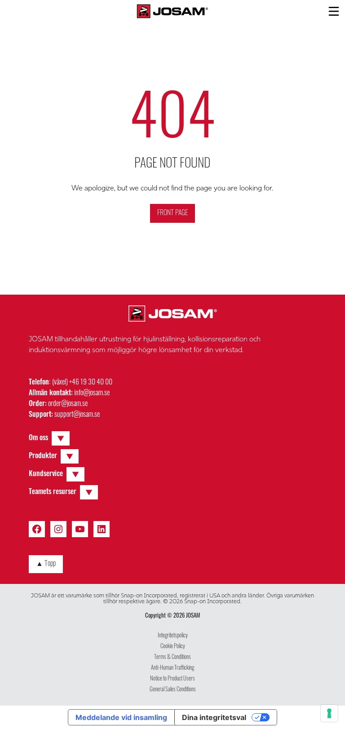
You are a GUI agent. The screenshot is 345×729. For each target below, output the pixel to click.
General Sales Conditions (173, 690)
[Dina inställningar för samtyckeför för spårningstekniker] (329, 713)
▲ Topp (46, 564)
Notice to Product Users (172, 679)
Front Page (172, 213)
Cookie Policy (172, 646)
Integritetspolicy (173, 636)
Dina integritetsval (214, 717)
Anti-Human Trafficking (172, 668)
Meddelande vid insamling (121, 717)
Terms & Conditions (172, 657)
